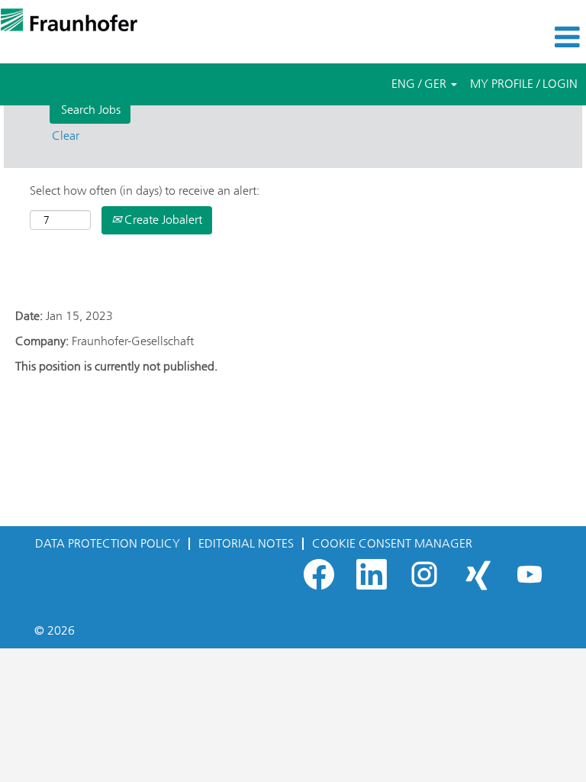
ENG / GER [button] (420, 83)
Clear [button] (65, 135)
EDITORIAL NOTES (246, 543)
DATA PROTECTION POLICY (107, 543)
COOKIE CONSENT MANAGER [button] (392, 543)
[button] (488, 37)
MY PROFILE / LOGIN (524, 83)
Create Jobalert (161, 219)
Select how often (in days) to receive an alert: (144, 190)
